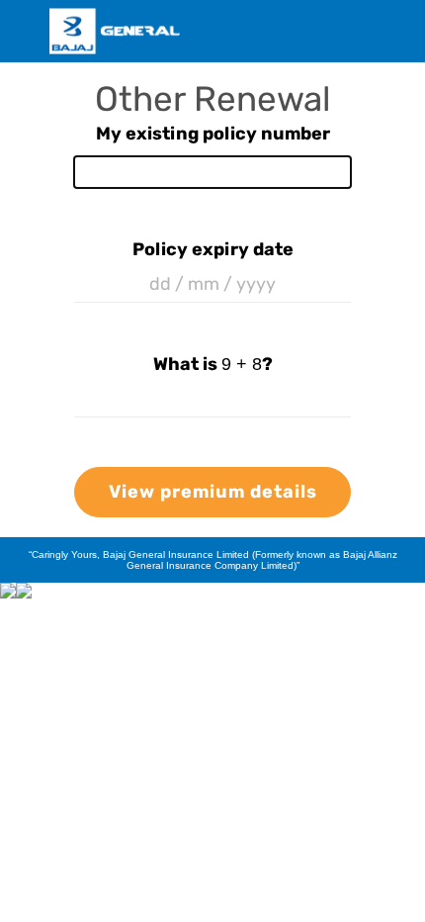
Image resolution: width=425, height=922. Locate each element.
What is (207, 364)
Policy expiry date (213, 249)
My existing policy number (213, 133)
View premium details (213, 492)
